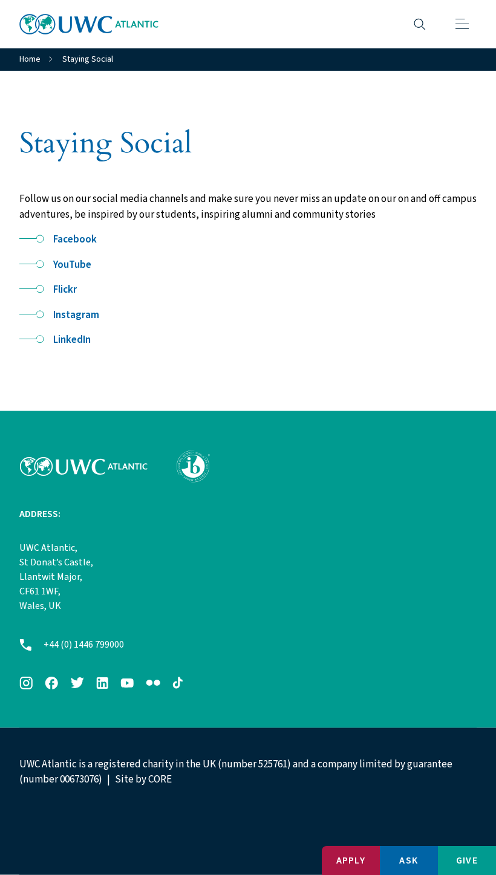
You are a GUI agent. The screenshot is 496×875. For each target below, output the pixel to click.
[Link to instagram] (26, 682)
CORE (160, 779)
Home (30, 59)
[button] (462, 24)
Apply (350, 860)
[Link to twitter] (77, 682)
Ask (408, 860)
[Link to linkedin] (102, 683)
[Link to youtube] (127, 683)
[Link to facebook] (51, 682)
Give (467, 860)
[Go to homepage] (88, 24)
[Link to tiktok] (177, 683)
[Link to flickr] (153, 682)
